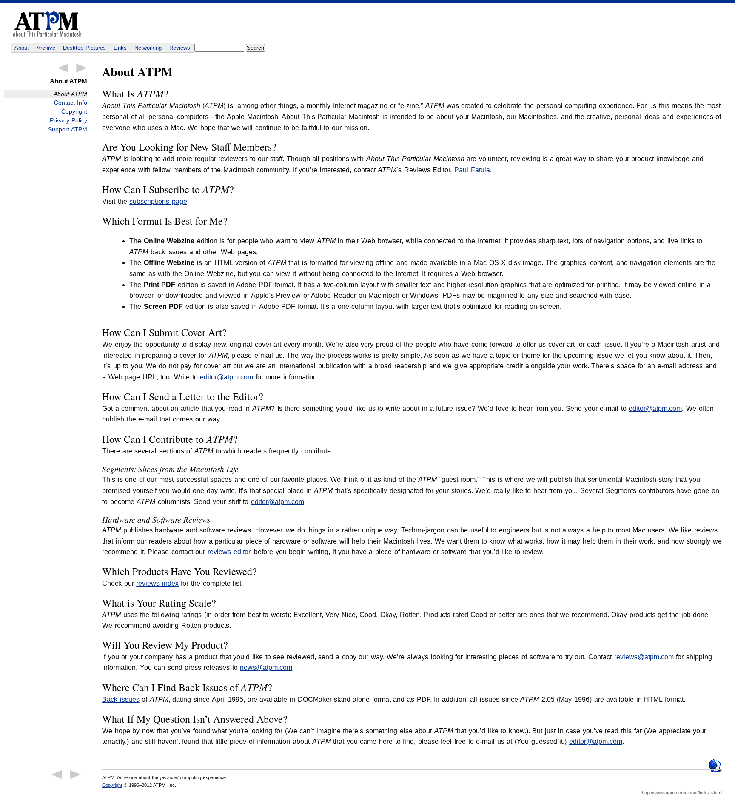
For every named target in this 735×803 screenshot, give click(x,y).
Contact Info (70, 102)
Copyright (74, 111)
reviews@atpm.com (644, 657)
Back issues (121, 699)
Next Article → (81, 68)
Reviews (179, 48)
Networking (148, 48)
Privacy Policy (68, 120)
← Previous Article (62, 68)
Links (120, 48)
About (21, 48)
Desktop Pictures (84, 48)
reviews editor (229, 551)
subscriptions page (158, 201)
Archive (46, 48)
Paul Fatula (472, 170)
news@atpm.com (266, 667)
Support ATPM (67, 129)
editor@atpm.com (226, 377)
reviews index (157, 583)
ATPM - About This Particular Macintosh (47, 24)
